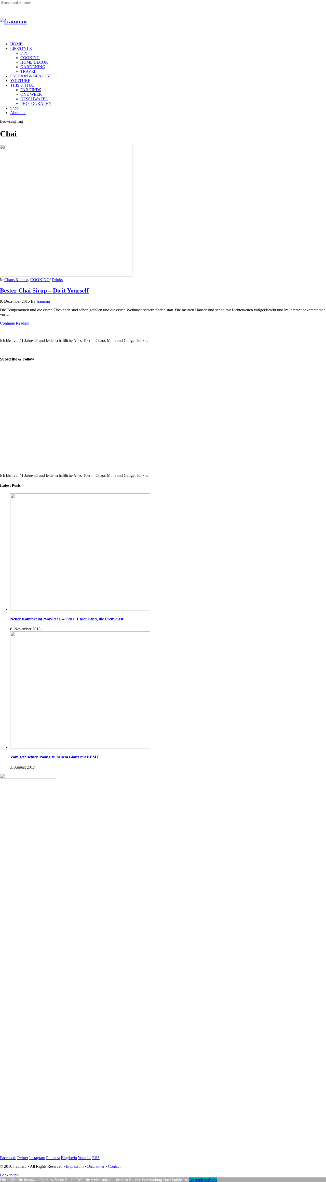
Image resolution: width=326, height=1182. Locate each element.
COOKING (30, 57)
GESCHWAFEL (34, 99)
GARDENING (32, 67)
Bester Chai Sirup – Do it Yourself (44, 290)
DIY (24, 53)
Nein (213, 1179)
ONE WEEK (31, 94)
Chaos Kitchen (16, 279)
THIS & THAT (22, 85)
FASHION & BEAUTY (30, 76)
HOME (16, 44)
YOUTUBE (20, 80)
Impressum (75, 1166)
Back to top (9, 1175)
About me (18, 112)
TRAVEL (28, 71)
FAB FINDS (30, 90)
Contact (114, 1166)
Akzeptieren (199, 1179)
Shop (14, 108)
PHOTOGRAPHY (36, 103)
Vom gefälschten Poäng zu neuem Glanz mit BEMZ (54, 757)
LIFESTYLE (21, 48)
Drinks (57, 279)
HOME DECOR (34, 62)
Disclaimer (95, 1166)
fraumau (43, 301)
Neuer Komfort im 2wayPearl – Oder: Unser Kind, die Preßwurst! (67, 619)
